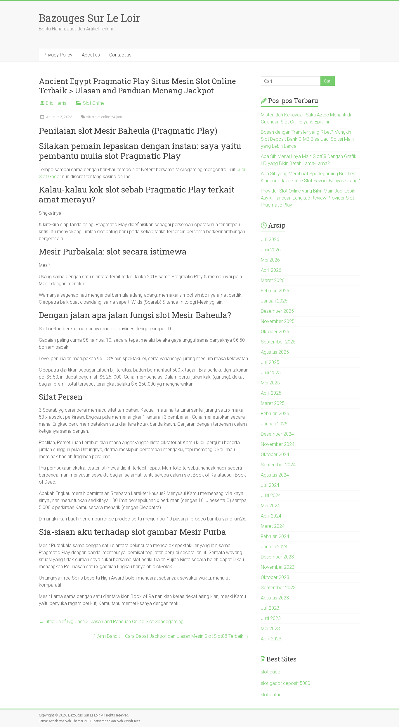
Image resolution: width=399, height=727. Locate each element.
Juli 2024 (270, 485)
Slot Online (94, 103)
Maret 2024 (272, 526)
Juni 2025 (271, 372)
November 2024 (277, 444)
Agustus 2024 (275, 475)
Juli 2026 (270, 239)
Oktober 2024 (275, 454)
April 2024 (271, 516)
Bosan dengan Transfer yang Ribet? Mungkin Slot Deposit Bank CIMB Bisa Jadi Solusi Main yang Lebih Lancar (307, 139)
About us (91, 55)
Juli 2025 (270, 362)
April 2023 (271, 639)
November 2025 (277, 321)
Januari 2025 (274, 424)
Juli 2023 (270, 608)
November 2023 (277, 567)
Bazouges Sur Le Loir (89, 18)
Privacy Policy (58, 55)
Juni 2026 (271, 249)
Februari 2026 (275, 290)
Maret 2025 (272, 403)
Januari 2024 (274, 546)
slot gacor (271, 672)
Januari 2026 (274, 301)
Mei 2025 (270, 383)
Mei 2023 (270, 628)
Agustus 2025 (275, 352)
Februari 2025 (275, 413)
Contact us (120, 55)
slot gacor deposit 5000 (285, 683)
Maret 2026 (272, 280)
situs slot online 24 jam (104, 117)
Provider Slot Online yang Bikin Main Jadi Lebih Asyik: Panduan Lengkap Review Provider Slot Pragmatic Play (308, 198)
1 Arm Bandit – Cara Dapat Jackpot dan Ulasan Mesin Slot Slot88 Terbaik (171, 636)
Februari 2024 (275, 536)
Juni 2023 (271, 618)
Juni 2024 (271, 495)
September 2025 (278, 342)
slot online (271, 694)
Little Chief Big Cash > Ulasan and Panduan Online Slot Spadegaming (111, 621)
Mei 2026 (270, 260)
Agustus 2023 (275, 598)
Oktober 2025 (275, 331)
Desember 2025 (277, 311)
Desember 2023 (277, 557)
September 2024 (278, 465)
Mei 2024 (270, 505)
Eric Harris (56, 103)
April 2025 (271, 393)
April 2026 (271, 270)
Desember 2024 (277, 434)
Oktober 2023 (275, 577)
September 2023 (278, 587)
